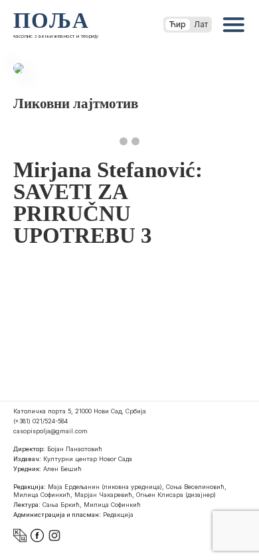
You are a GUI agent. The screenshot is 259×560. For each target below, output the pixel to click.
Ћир (177, 24)
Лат (201, 24)
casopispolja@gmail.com (50, 431)
